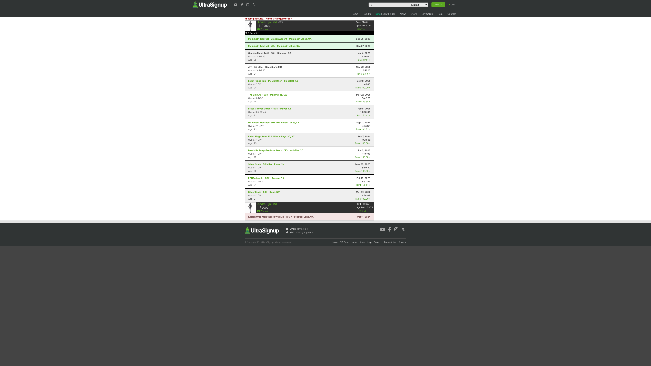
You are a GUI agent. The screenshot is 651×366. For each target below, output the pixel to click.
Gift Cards (427, 13)
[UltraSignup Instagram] (248, 4)
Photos (264, 29)
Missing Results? (254, 18)
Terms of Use (390, 242)
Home (355, 13)
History (359, 29)
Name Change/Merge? (279, 18)
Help (440, 13)
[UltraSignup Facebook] (242, 4)
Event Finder (385, 13)
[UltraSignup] (209, 4)
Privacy (402, 242)
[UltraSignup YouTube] (236, 4)
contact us (302, 228)
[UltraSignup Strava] (253, 4)
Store (414, 13)
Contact (451, 13)
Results (367, 13)
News (403, 13)
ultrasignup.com (304, 232)
